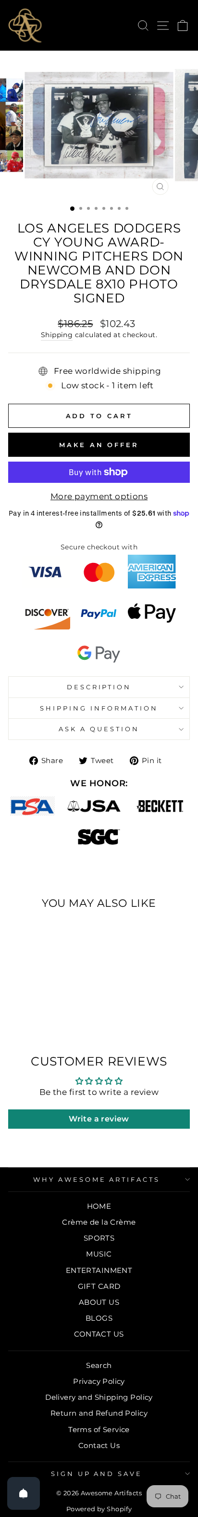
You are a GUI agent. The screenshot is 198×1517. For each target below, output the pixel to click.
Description (99, 687)
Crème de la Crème (99, 1222)
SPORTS (99, 1238)
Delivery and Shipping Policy (99, 1397)
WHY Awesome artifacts (96, 1179)
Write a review (99, 1118)
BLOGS (99, 1318)
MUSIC (98, 1253)
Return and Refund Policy (99, 1413)
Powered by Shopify (99, 1509)
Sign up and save (97, 1473)
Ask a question (99, 729)
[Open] (23, 1493)
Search (98, 1365)
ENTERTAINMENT (99, 1270)
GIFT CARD (99, 1286)
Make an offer (99, 445)
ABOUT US (99, 1302)
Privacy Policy (99, 1381)
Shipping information (99, 708)
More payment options (99, 496)
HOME (99, 1206)
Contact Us (99, 1445)
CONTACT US (99, 1334)
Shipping (57, 334)
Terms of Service (99, 1429)
